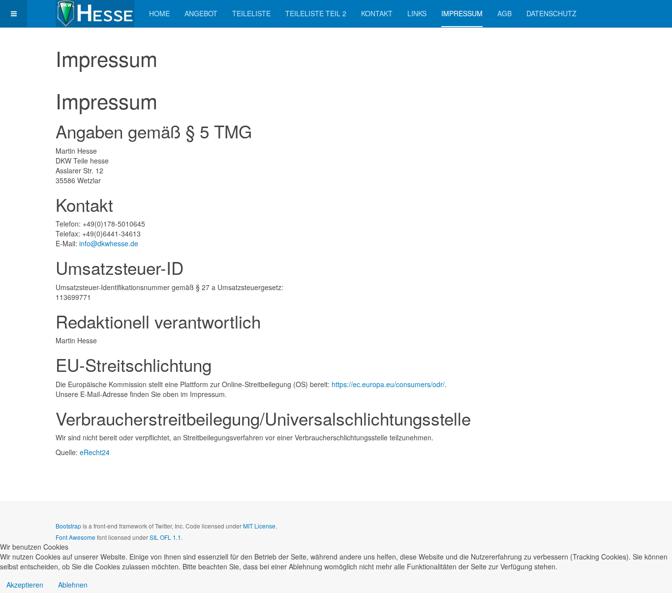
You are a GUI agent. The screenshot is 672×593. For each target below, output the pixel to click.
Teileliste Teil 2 (315, 13)
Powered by (571, 534)
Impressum (462, 13)
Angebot (200, 13)
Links (417, 13)
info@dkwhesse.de (108, 243)
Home (159, 13)
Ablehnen (73, 585)
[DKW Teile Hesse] (95, 13)
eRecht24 (95, 452)
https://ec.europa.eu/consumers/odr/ (388, 384)
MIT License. (260, 526)
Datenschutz (551, 13)
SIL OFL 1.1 (165, 537)
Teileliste (251, 13)
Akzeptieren (24, 585)
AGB (504, 13)
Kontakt (377, 13)
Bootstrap (68, 526)
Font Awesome (75, 537)
